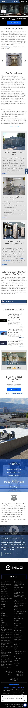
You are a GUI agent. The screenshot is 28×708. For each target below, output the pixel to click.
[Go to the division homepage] (5, 1)
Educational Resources (19, 627)
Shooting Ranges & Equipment (5, 582)
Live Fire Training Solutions (7, 658)
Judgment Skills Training (14, 472)
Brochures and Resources (19, 651)
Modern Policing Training (6, 659)
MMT (2, 620)
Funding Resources (18, 635)
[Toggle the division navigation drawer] (17, 1)
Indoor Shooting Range (6, 584)
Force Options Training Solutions (6, 648)
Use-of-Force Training (18, 587)
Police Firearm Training (14, 475)
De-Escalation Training (6, 640)
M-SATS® (3, 613)
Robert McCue (14, 561)
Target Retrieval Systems (6, 596)
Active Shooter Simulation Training (6, 629)
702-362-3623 (17, 393)
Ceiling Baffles (4, 593)
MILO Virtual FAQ (18, 630)
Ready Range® (4, 588)
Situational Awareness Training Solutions (19, 582)
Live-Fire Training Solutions (20, 603)
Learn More (8, 554)
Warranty (16, 660)
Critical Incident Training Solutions (6, 635)
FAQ (15, 628)
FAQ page (8, 47)
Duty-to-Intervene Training (6, 641)
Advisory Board (17, 623)
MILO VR (3, 604)
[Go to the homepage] (24, 1)
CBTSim (3, 622)
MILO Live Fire (4, 616)
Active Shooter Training (14, 469)
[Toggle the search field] (14, 1)
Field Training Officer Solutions (5, 644)
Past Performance (18, 653)
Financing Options (18, 637)
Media (15, 644)
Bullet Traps (3, 591)
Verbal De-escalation (18, 618)
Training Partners (18, 639)
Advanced (3, 609)
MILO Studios (17, 646)
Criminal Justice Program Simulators (6, 632)
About (15, 621)
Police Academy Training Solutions (6, 662)
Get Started (14, 389)
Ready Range (14, 487)
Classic (2, 611)
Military (15, 590)
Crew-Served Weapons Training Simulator (19, 596)
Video (15, 649)
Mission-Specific (17, 609)
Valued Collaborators (18, 641)
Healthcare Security (18, 613)
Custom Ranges (4, 586)
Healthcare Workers (18, 614)
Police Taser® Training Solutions (19, 585)
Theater (3, 606)
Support (16, 656)
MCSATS (14, 490)
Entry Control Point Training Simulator (20, 598)
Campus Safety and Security (20, 611)
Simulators (3, 603)
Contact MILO (4, 601)
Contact (16, 665)
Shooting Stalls (4, 595)
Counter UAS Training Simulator (19, 593)
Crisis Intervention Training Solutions (7, 638)
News (15, 648)
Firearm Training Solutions (7, 646)
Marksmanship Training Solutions (19, 605)
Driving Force (4, 618)
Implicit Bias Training (5, 650)
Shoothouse (4, 615)
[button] (2, 61)
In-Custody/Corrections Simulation (6, 653)
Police (2, 627)
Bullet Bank (3, 589)
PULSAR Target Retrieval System (6, 599)
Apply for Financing (14, 126)
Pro (2, 608)
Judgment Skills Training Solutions (6, 656)
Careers (16, 625)
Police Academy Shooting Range (6, 665)
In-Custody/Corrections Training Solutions (19, 601)
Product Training (17, 662)
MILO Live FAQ (17, 632)
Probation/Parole (17, 616)
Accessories (4, 623)
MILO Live (5, 304)
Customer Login (17, 658)
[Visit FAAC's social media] (10, 684)
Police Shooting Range (6, 666)
